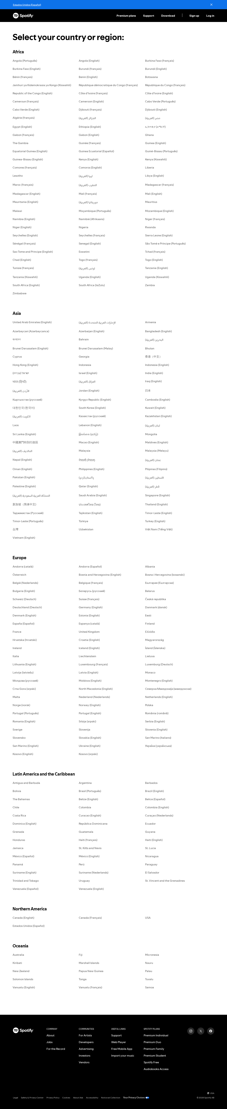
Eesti (148, 615)
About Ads (78, 1097)
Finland (150, 623)
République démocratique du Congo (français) (108, 85)
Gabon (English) (89, 135)
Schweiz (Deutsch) (24, 599)
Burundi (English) (156, 69)
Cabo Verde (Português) (160, 101)
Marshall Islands (89, 963)
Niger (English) (22, 227)
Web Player (118, 1042)
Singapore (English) (157, 495)
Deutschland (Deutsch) (27, 607)
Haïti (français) (88, 840)
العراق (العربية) (87, 381)
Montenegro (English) (159, 681)
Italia (16, 656)
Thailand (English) (156, 504)
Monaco (150, 672)
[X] (200, 1031)
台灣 (15, 529)
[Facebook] (210, 1031)
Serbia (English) (155, 721)
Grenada (18, 832)
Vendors (84, 1062)
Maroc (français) (23, 185)
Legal (15, 1097)
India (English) (154, 373)
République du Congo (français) (165, 85)
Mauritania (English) (25, 202)
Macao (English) (89, 442)
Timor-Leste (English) (158, 513)
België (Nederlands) (25, 583)
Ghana (149, 135)
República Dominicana (93, 824)
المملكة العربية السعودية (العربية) (31, 496)
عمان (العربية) (153, 460)
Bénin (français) (22, 77)
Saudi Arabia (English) (93, 495)
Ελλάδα (150, 632)
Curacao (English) (90, 815)
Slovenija (84, 729)
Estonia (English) (89, 615)
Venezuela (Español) (25, 889)
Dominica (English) (24, 824)
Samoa (149, 987)
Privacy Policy (52, 1097)
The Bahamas (21, 799)
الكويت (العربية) (22, 416)
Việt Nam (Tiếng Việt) (159, 529)
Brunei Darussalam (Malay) (96, 348)
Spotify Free (151, 1062)
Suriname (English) (24, 872)
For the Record (55, 1049)
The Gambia (20, 143)
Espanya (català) (89, 623)
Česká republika (155, 599)
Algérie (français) (24, 118)
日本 (148, 390)
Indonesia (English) (157, 365)
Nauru (149, 963)
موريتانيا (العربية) (88, 202)
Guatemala (86, 832)
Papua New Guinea (91, 971)
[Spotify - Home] (23, 15)
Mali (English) (153, 194)
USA (148, 918)
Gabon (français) (23, 135)
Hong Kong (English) (25, 365)
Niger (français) (155, 219)
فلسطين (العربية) (154, 477)
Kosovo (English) (23, 754)
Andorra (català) (23, 566)
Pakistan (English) (24, 477)
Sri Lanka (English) (24, 434)
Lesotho (18, 176)
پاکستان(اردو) (86, 477)
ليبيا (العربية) (86, 176)
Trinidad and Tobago (26, 881)
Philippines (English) (91, 469)
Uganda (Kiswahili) (157, 277)
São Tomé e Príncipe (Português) (165, 243)
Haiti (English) (154, 840)
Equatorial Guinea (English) (30, 151)
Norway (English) (90, 705)
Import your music (122, 1055)
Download (168, 16)
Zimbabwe (19, 293)
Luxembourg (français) (93, 664)
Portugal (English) (90, 713)
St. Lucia (150, 848)
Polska (149, 705)
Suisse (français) (89, 599)
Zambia (150, 285)
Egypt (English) (22, 127)
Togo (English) (154, 260)
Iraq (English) (153, 381)
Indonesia (85, 365)
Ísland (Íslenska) (155, 648)
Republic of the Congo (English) (32, 93)
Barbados (151, 783)
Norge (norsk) (21, 705)
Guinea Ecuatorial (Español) (96, 151)
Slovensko (19, 738)
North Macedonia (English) (96, 689)
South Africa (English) (26, 285)
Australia (18, 955)
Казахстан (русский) (92, 416)
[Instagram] (190, 1031)
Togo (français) (88, 260)
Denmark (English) (24, 615)
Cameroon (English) (91, 101)
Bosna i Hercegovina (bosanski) (165, 575)
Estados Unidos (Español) (27, 5)
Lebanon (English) (90, 425)
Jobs (49, 1042)
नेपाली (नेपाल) (87, 460)
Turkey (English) (155, 521)
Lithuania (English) (24, 664)
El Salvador (152, 872)
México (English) (89, 856)
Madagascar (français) (159, 185)
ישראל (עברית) (21, 373)
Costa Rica (19, 815)
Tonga (83, 979)
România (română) (156, 713)
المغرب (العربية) (88, 185)
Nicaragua (152, 856)
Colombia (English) (157, 807)
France (17, 632)
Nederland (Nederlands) (94, 697)
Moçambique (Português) (95, 211)
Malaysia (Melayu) (156, 451)
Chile (16, 807)
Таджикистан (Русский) (28, 513)
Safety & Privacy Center (32, 1097)
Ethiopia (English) (90, 127)
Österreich (19, 575)
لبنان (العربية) (152, 425)
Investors (84, 1055)
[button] (127, 15)
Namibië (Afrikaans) (91, 219)
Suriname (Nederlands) (93, 872)
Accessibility (92, 1097)
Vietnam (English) (24, 538)
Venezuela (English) (91, 889)
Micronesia (152, 955)
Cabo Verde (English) (26, 109)
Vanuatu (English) (24, 987)
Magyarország (154, 640)
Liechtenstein (87, 656)
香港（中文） (153, 356)
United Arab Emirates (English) (32, 322)
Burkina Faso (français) (159, 61)
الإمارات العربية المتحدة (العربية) (97, 322)
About (50, 1035)
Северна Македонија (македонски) (168, 689)
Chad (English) (22, 260)
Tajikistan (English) (90, 513)
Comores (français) (25, 167)
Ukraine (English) (89, 746)
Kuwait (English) (155, 408)
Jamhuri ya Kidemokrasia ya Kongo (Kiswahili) (42, 85)
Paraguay (151, 864)
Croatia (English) (89, 640)
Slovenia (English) (156, 729)
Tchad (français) (155, 252)
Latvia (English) (88, 672)
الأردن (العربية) (21, 391)
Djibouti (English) (156, 109)
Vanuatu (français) (90, 987)
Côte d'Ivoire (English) (159, 93)
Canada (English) (23, 918)
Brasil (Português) (90, 791)
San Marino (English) (25, 746)
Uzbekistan (86, 529)
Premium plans (126, 16)
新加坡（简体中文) (24, 504)
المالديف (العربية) (22, 451)
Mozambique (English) (159, 211)
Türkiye (83, 521)
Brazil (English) (154, 791)
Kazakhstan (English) (158, 416)
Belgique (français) (91, 583)
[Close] (211, 4)
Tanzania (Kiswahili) (25, 277)
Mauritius (151, 202)
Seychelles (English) (25, 235)
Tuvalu (149, 979)
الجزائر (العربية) (87, 118)
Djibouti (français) (90, 109)
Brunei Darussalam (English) (30, 348)
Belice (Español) (155, 799)
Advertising (86, 1049)
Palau (148, 971)
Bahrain (84, 339)
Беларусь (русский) (92, 591)
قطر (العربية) (152, 486)
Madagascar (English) (26, 194)
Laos (16, 425)
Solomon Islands (23, 979)
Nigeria (83, 227)
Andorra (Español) (90, 566)
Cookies (66, 1097)
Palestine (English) (24, 486)
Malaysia (84, 451)
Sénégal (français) (24, 243)
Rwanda (150, 227)
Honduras (19, 840)
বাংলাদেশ (17, 339)
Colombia (85, 807)
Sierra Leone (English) (159, 235)
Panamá (18, 864)
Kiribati (17, 963)
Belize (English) (88, 799)
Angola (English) (89, 61)
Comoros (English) (90, 167)
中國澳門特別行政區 (25, 442)
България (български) (159, 583)
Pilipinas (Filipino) (156, 469)
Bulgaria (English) (24, 591)
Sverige (17, 729)
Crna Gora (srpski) (24, 689)
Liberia (149, 167)
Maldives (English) (156, 442)
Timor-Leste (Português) (28, 521)
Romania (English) (24, 721)
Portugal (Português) (26, 713)
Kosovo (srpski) (88, 754)
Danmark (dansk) (156, 607)
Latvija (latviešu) (23, 672)
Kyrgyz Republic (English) (95, 400)
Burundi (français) (90, 69)
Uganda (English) (90, 277)
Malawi (17, 211)
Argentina (85, 783)
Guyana (150, 832)
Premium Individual (156, 1035)
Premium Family (154, 1049)
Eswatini (84, 252)
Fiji (80, 955)
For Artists (85, 1035)
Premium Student (155, 1055)
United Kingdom (89, 632)
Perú (81, 864)
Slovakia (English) (90, 738)
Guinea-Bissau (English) (28, 159)
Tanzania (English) (156, 268)
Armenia (150, 322)
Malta (16, 697)
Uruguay (84, 881)
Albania (150, 566)
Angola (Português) (25, 61)
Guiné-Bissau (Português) (161, 151)
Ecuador (150, 824)
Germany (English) (91, 607)
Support (148, 16)
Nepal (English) (22, 460)
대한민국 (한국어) (24, 408)
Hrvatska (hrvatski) (25, 640)
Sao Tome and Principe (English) (33, 252)
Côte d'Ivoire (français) (93, 93)
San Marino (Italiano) (158, 738)
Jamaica (18, 848)
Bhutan (149, 348)
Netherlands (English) (159, 697)
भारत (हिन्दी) (19, 382)
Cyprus (17, 356)
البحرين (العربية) (154, 340)
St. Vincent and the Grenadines (165, 881)
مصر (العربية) (152, 118)
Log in (210, 16)
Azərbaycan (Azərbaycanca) (31, 331)
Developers (86, 1042)
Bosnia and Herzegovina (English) (100, 575)
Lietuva (150, 656)
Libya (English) (154, 176)
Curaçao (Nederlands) (159, 815)
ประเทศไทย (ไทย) (90, 504)
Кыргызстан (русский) (27, 400)
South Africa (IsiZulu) (92, 285)
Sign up (194, 16)
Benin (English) (88, 77)
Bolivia (17, 791)
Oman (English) (22, 469)
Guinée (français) (90, 143)
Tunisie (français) (23, 268)
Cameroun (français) (26, 101)
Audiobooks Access (156, 1069)
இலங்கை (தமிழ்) (88, 434)
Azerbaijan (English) (91, 331)
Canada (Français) (90, 918)
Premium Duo (152, 1042)
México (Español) (23, 856)
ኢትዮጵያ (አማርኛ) (155, 127)
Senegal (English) (90, 243)
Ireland (17, 648)
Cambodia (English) (157, 400)
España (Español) (23, 623)
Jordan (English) (89, 390)
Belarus (150, 591)
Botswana (151, 77)
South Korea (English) (92, 408)
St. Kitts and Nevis (90, 848)
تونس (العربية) (87, 268)
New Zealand (21, 971)
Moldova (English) (90, 681)
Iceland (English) (89, 648)
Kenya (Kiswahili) (156, 159)
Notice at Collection (110, 1097)
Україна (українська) (158, 746)
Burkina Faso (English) (26, 69)
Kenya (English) (88, 159)
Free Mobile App (121, 1049)
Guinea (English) (155, 143)
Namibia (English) (24, 219)
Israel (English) (88, 373)
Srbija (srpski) (87, 721)
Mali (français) (88, 194)
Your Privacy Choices (134, 1097)
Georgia (84, 356)
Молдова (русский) (25, 681)
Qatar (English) (88, 486)
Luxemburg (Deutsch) (159, 664)
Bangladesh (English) (158, 331)
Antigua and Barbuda (26, 783)
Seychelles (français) (92, 235)
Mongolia (151, 434)
